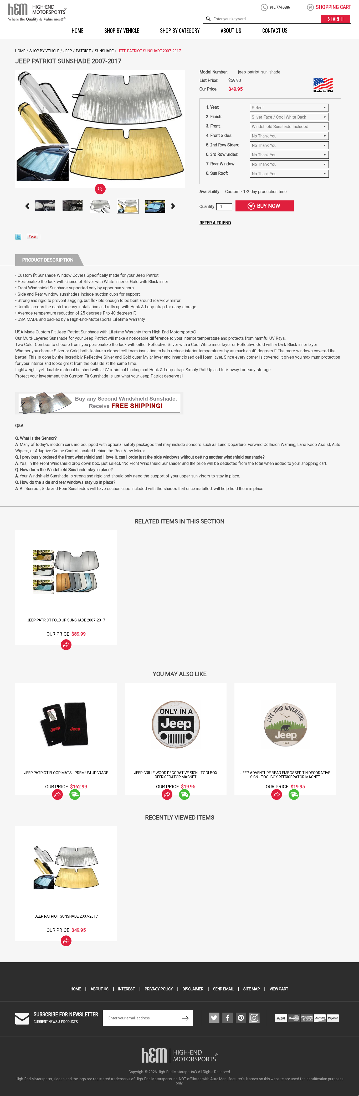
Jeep (67, 51)
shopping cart (333, 7)
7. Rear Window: (220, 163)
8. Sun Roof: (217, 173)
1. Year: (212, 107)
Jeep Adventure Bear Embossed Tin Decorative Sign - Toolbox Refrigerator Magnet (176, 775)
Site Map (251, 989)
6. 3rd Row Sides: (222, 154)
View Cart (279, 989)
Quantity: (207, 206)
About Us (231, 30)
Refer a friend (215, 222)
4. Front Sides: (219, 135)
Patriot (83, 51)
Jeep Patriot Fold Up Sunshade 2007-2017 (66, 620)
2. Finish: (214, 116)
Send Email (223, 989)
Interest (126, 989)
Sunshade (104, 51)
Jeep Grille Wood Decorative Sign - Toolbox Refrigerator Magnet (66, 775)
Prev (27, 206)
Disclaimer (193, 989)
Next (173, 206)
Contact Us (275, 30)
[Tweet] (18, 238)
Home (77, 30)
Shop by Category (180, 30)
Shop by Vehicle (121, 30)
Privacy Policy (159, 989)
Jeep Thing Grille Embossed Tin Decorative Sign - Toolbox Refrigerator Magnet (285, 775)
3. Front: (213, 126)
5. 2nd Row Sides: (222, 144)
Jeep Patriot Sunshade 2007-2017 (66, 916)
